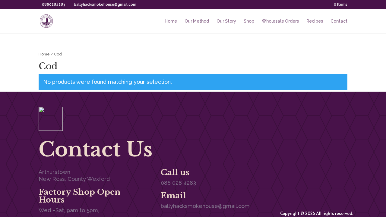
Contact (339, 21)
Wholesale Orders (280, 21)
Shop (249, 21)
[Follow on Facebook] (318, 114)
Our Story (226, 21)
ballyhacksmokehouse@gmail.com (205, 206)
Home (171, 21)
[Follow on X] (330, 114)
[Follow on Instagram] (342, 114)
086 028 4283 (178, 183)
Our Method (197, 21)
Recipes (314, 21)
